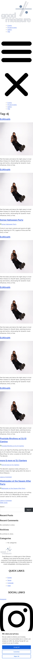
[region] (16, 645)
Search (2, 506)
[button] (16, 68)
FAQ (8, 31)
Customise (16, 651)
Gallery (9, 29)
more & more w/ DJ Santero (13, 460)
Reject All (16, 656)
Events (9, 25)
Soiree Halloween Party (11, 220)
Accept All (16, 647)
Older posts (3, 502)
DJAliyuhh (5, 119)
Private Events (12, 27)
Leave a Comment (6, 477)
